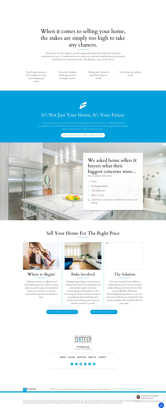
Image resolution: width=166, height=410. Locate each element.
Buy (108, 8)
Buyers (63, 357)
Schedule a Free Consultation (147, 8)
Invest (127, 8)
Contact (102, 357)
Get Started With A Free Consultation (83, 135)
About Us (92, 357)
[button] (108, 8)
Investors (81, 357)
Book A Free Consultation (62, 312)
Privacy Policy (114, 389)
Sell (117, 8)
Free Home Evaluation (104, 312)
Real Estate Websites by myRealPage (131, 389)
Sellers (71, 357)
